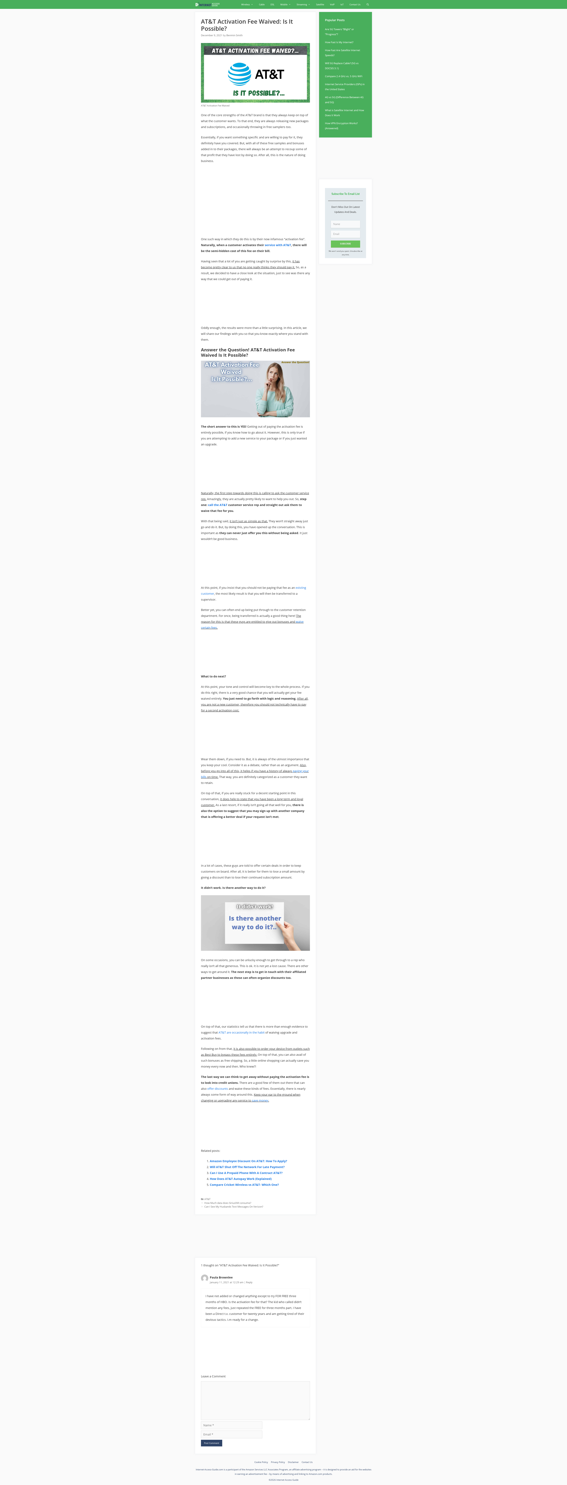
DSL (272, 4)
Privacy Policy (278, 1462)
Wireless (245, 4)
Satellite (320, 4)
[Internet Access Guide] (208, 4)
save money (260, 1100)
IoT (342, 4)
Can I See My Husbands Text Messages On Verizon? (233, 1206)
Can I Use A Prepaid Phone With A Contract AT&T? (246, 1173)
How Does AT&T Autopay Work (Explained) (241, 1179)
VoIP (332, 4)
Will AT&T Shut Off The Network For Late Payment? (247, 1167)
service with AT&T (278, 245)
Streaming (302, 4)
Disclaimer (293, 1462)
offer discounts (217, 1089)
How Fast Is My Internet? (339, 42)
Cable (262, 4)
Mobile (283, 4)
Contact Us (355, 4)
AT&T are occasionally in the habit (242, 1032)
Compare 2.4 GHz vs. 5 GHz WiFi (343, 76)
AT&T (207, 1199)
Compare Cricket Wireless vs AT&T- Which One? (244, 1185)
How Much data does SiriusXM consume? (227, 1203)
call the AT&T (217, 505)
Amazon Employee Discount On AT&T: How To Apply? (248, 1161)
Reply (249, 1282)
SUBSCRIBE (345, 244)
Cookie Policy (261, 1462)
